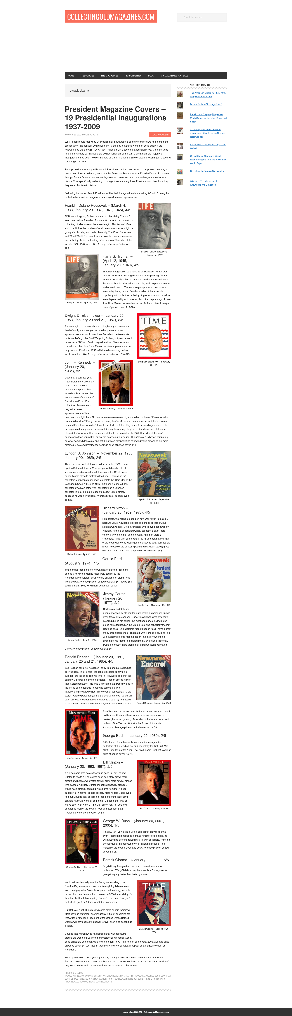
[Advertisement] (146, 49)
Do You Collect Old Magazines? (206, 104)
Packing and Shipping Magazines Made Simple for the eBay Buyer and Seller (208, 118)
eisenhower (113, 975)
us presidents (104, 981)
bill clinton (100, 975)
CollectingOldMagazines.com (110, 16)
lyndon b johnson (133, 978)
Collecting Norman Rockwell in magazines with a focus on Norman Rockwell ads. (207, 133)
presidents (149, 978)
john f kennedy (115, 978)
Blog (80, 973)
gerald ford (77, 978)
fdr (122, 975)
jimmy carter (100, 978)
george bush (153, 975)
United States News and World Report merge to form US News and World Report (208, 159)
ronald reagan (79, 981)
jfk (90, 978)
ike (86, 978)
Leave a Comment (160, 134)
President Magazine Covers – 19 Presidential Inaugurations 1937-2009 (115, 117)
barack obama (85, 975)
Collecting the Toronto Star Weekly (207, 170)
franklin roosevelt (135, 975)
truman (92, 981)
